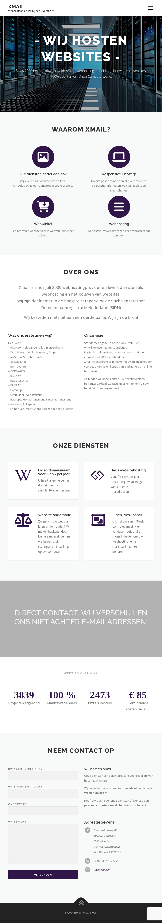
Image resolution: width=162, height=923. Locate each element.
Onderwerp (17, 804)
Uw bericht (17, 821)
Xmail (16, 6)
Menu (150, 8)
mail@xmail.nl (102, 869)
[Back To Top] (81, 903)
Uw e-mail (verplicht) (26, 786)
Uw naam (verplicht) (25, 769)
